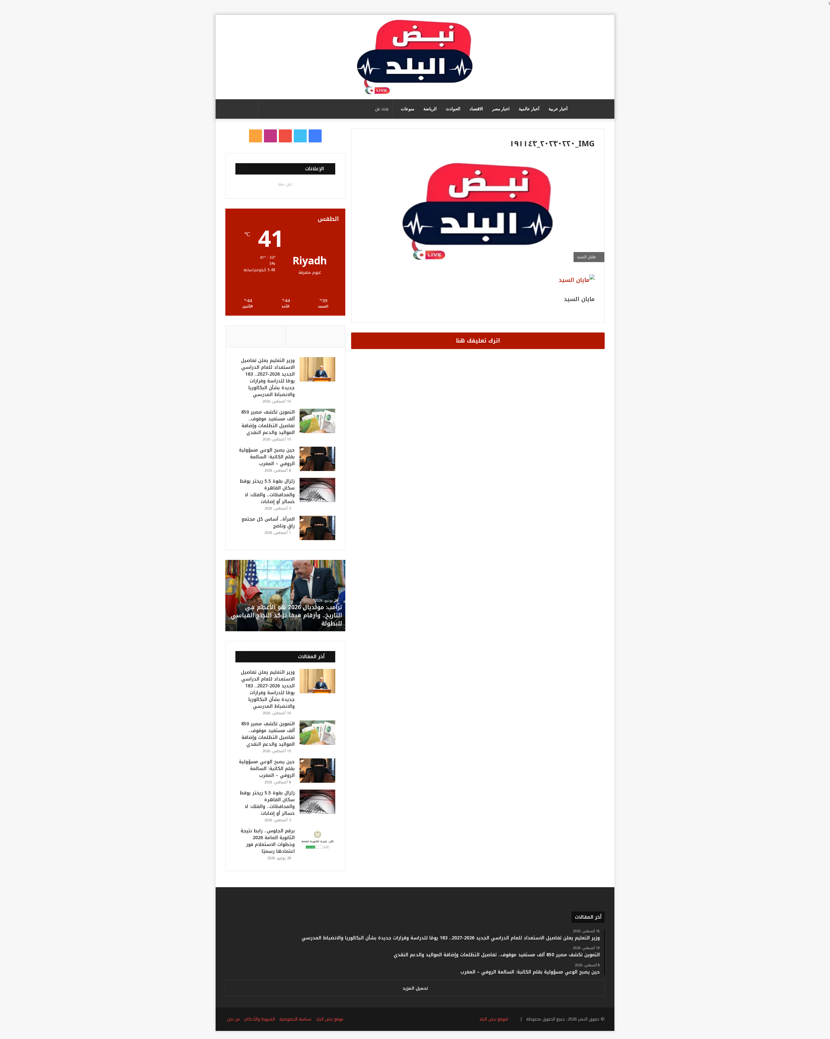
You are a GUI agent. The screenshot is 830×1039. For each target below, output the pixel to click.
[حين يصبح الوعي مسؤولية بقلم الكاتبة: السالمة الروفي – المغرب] (317, 459)
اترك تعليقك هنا (478, 340)
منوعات (407, 108)
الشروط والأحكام (259, 1019)
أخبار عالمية (529, 108)
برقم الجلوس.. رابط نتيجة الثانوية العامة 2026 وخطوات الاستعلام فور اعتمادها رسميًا (268, 841)
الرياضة (430, 108)
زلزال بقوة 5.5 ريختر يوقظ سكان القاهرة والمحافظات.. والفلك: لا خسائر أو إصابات (267, 491)
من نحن (233, 1019)
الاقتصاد (476, 108)
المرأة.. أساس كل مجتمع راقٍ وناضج (268, 522)
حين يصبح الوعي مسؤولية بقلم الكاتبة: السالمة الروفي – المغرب (267, 457)
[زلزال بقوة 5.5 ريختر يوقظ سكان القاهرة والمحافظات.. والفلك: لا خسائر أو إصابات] (317, 490)
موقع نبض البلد (329, 1019)
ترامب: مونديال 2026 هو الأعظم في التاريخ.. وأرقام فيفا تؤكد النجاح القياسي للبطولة (286, 615)
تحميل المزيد (415, 988)
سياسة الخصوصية (295, 1019)
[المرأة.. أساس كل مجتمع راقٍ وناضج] (317, 528)
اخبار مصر (501, 108)
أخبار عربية (558, 108)
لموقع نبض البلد (492, 1019)
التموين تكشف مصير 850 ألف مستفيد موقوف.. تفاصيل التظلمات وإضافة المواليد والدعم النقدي (268, 422)
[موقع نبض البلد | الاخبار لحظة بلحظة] (415, 57)
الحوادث (453, 108)
